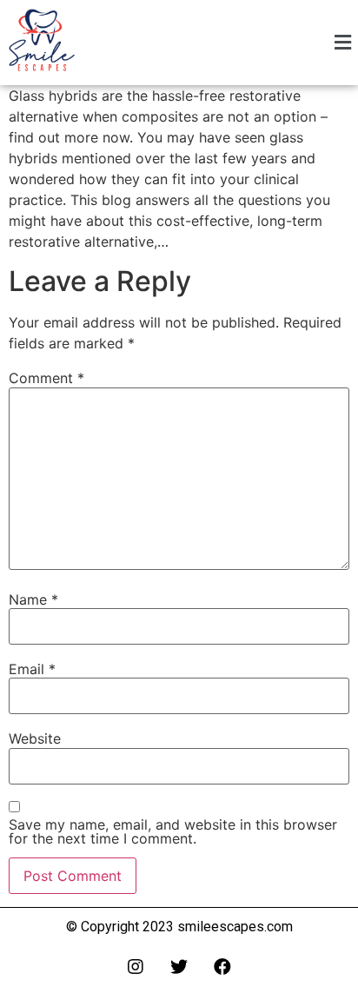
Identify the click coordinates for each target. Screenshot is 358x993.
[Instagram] (135, 967)
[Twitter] (179, 967)
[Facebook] (222, 967)
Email (32, 669)
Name (33, 599)
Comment (46, 378)
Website (35, 738)
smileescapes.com (235, 926)
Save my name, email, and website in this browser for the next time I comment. (173, 831)
